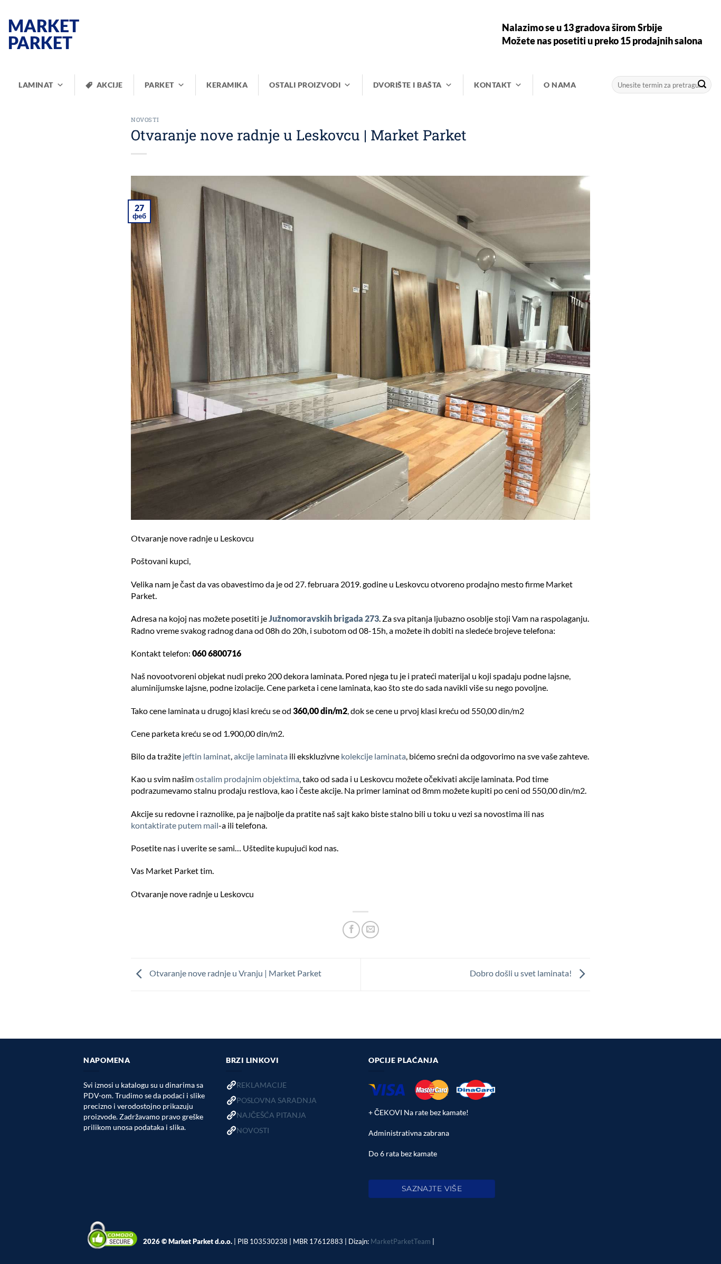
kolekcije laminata (373, 756)
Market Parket (43, 34)
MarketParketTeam (401, 1241)
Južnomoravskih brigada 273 (324, 618)
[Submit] (702, 85)
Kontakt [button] (492, 84)
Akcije (110, 84)
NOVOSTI (252, 1130)
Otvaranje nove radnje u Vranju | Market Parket (234, 973)
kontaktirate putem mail (175, 825)
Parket (159, 84)
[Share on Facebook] (351, 929)
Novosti (145, 119)
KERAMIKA (227, 84)
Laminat (35, 84)
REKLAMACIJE (261, 1084)
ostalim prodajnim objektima (247, 779)
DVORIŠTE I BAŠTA (407, 84)
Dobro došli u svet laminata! (521, 973)
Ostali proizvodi (304, 84)
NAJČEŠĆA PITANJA (271, 1114)
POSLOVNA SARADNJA (276, 1100)
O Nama (560, 84)
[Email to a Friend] (370, 929)
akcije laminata (261, 756)
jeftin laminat (207, 756)
